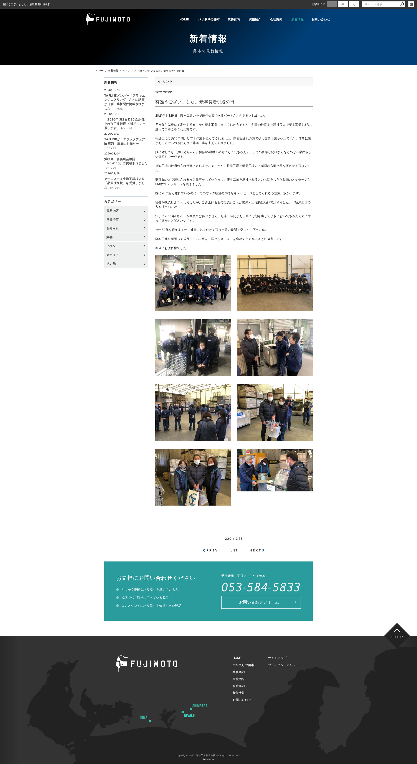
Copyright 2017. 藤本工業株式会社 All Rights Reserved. (208, 755)
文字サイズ (318, 4)
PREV (212, 550)
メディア (110, 167)
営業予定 (112, 219)
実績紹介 (255, 19)
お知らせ (114, 187)
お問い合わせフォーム (259, 602)
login (411, 4)
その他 (119, 108)
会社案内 (276, 19)
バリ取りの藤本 (209, 19)
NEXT (255, 550)
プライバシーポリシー (283, 665)
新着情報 (297, 19)
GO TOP (397, 637)
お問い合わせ (320, 19)
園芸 (109, 237)
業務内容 (112, 210)
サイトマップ (277, 658)
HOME (184, 19)
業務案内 (234, 19)
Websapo (208, 759)
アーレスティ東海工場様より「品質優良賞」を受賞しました (124, 183)
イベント (126, 128)
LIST (234, 550)
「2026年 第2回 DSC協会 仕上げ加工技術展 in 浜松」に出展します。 (125, 123)
